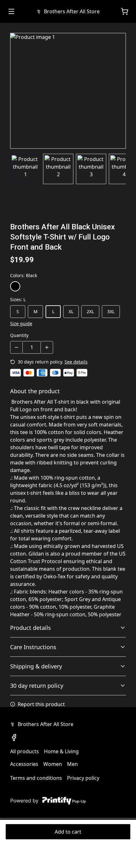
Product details (30, 627)
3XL (110, 311)
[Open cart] (124, 11)
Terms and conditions (36, 777)
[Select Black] (15, 286)
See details (76, 362)
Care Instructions (33, 647)
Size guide (21, 323)
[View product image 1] (25, 169)
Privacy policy (83, 777)
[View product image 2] (58, 169)
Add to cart (68, 831)
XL (71, 311)
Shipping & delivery (36, 666)
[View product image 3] (91, 169)
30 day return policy (36, 685)
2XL (90, 311)
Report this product (41, 704)
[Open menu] (11, 11)
